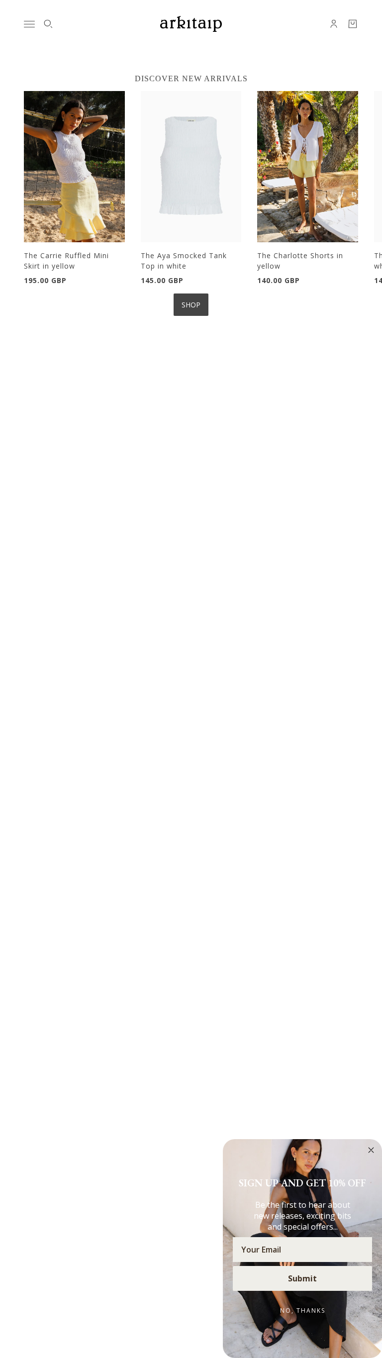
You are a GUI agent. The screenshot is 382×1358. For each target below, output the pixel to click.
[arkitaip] (191, 24)
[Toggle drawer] (29, 24)
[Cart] (352, 23)
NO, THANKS (302, 1310)
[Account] (333, 23)
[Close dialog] (371, 1150)
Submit (302, 1278)
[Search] (48, 23)
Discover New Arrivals (191, 78)
